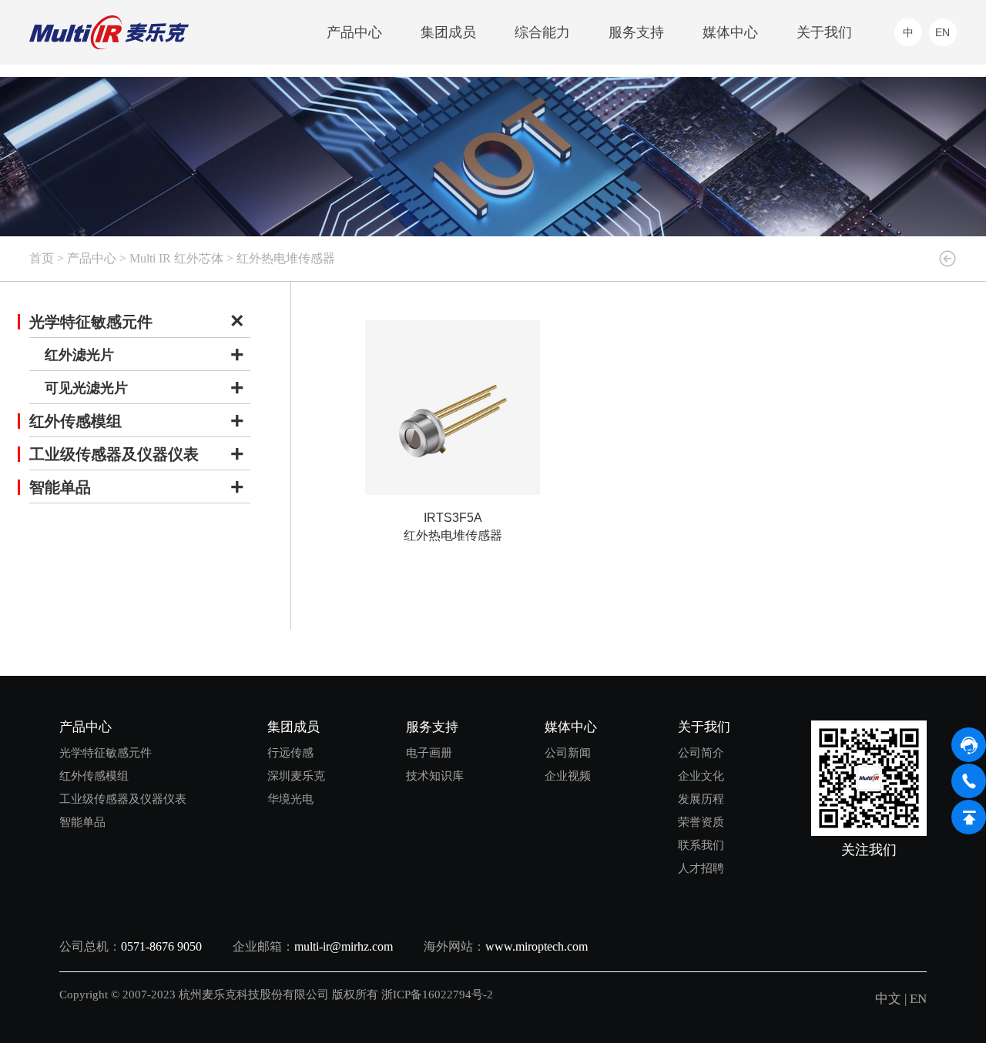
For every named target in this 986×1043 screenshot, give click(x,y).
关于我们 (824, 32)
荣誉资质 (701, 821)
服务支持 (636, 32)
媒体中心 (730, 32)
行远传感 (290, 752)
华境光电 (290, 798)
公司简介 (701, 752)
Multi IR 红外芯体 (176, 258)
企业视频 (568, 775)
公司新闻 (568, 752)
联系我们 (701, 844)
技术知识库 (435, 775)
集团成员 (448, 32)
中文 (888, 998)
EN (918, 998)
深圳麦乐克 (296, 775)
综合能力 (542, 32)
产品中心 (354, 32)
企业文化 (701, 775)
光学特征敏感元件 (91, 321)
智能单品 (60, 487)
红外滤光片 (79, 355)
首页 (41, 258)
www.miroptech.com (536, 946)
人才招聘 (701, 867)
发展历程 (701, 798)
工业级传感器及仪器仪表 (114, 454)
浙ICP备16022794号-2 (438, 994)
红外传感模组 (75, 421)
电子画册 (429, 752)
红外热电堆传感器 (285, 258)
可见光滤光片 (86, 388)
